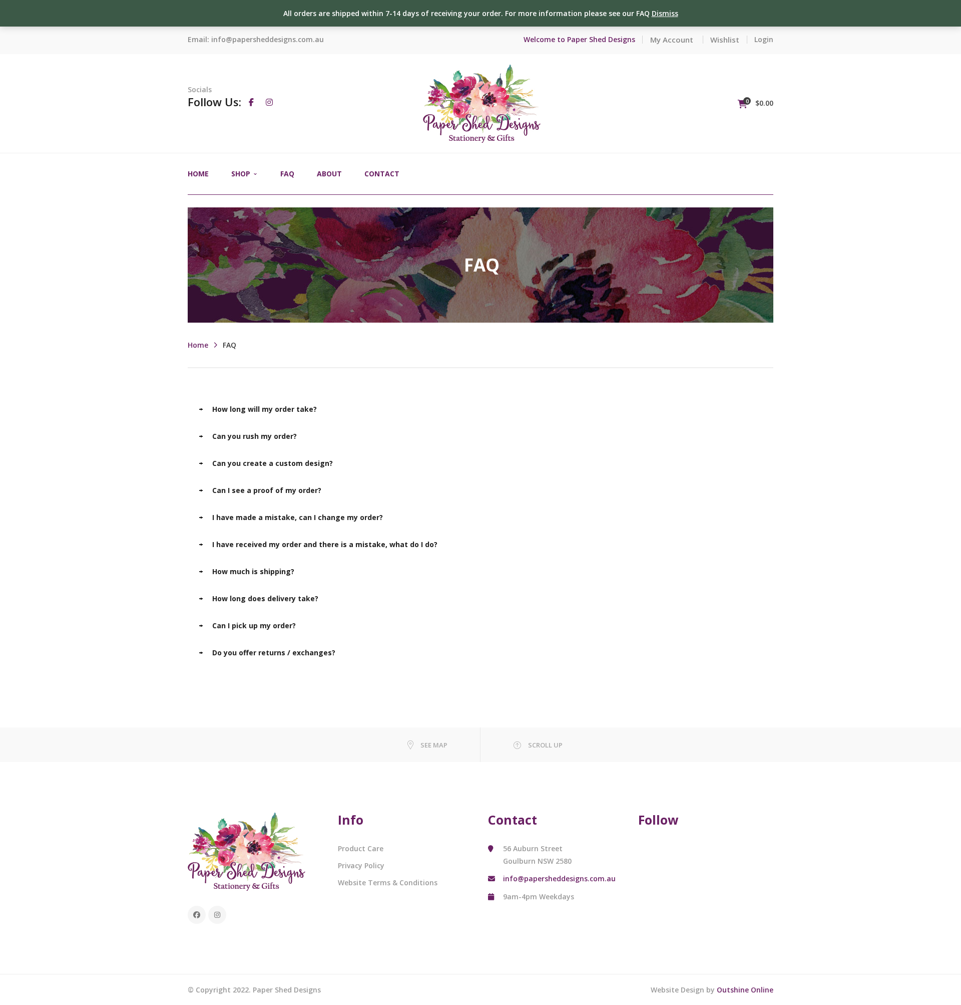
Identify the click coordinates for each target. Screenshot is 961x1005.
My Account (671, 40)
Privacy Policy (361, 865)
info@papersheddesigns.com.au (267, 39)
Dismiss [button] (665, 13)
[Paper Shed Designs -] (482, 102)
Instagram (217, 915)
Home (198, 345)
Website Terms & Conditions (387, 882)
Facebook (197, 915)
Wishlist (724, 40)
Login (763, 39)
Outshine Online (745, 989)
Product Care (360, 848)
